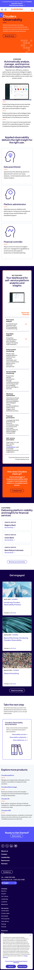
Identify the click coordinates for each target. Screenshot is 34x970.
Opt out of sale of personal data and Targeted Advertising (16, 962)
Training (3, 924)
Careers (4, 854)
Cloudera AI (5, 799)
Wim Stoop (13, 612)
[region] (16, 951)
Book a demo (16, 836)
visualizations (10, 447)
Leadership (5, 857)
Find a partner (5, 918)
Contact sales (5, 913)
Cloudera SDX (6, 810)
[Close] (30, 935)
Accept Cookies (22, 966)
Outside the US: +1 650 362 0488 (13, 879)
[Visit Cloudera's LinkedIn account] (11, 845)
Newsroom (5, 860)
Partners (4, 864)
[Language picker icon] (6, 9)
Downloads (4, 916)
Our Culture (4, 896)
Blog (2, 933)
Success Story (9, 527)
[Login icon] (2, 9)
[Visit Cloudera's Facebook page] (2, 845)
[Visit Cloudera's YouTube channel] (15, 845)
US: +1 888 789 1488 (8, 877)
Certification (5, 910)
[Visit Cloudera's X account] (7, 845)
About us (4, 851)
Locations (4, 901)
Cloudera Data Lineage (9, 787)
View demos (5, 921)
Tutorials (3, 926)
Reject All (11, 966)
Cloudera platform (7, 775)
